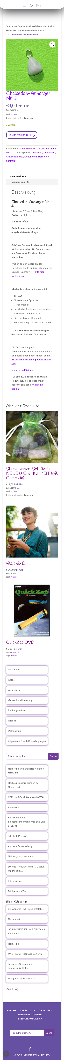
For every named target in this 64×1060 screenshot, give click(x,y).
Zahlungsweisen (17, 710)
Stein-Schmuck (27, 148)
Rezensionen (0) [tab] (19, 182)
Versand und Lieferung (20, 700)
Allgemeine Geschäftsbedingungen (27, 741)
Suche (53, 756)
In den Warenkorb (20, 134)
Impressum (23, 1014)
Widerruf (12, 720)
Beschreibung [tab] (18, 176)
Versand (14, 114)
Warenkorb (14, 690)
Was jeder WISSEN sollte (21, 978)
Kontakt (11, 1010)
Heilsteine (43, 156)
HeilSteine (13, 943)
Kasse (11, 679)
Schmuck (11, 160)
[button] (52, 44)
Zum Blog (12, 989)
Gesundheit (30, 156)
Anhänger (37, 152)
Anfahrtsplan (27, 1010)
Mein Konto (14, 669)
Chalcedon (49, 152)
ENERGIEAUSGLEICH (30, 1018)
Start (9, 26)
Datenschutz (15, 731)
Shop (38, 6)
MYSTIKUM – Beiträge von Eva (25, 953)
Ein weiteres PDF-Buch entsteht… (26, 908)
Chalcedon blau (14, 156)
